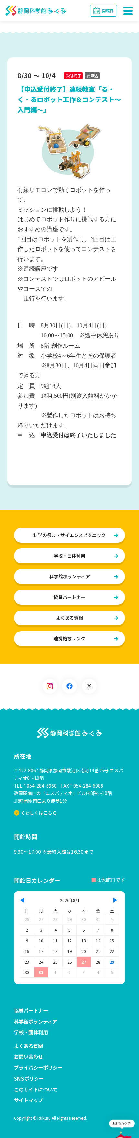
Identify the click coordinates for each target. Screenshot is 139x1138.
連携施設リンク (69, 638)
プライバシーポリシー (38, 1067)
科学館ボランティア (69, 576)
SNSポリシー (29, 1078)
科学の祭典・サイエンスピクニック (69, 535)
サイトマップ (28, 1099)
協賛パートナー (69, 597)
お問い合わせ (28, 1056)
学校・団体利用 (69, 555)
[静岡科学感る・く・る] (69, 733)
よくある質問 (69, 617)
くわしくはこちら (39, 812)
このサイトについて (36, 1089)
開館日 (107, 11)
